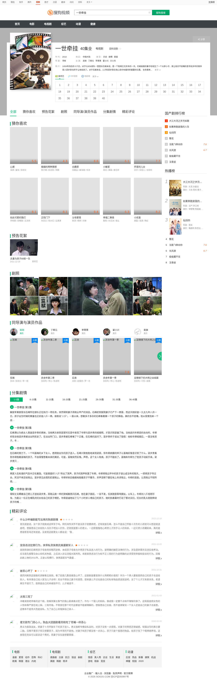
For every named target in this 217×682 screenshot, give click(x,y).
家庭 (116, 57)
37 (77, 98)
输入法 (98, 673)
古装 (61, 657)
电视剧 (48, 24)
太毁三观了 (26, 596)
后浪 (74, 378)
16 (190, 85)
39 (94, 98)
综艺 (63, 24)
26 (129, 91)
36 (68, 98)
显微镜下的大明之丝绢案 (146, 378)
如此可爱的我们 (18, 217)
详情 (158, 532)
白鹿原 (75, 167)
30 (164, 91)
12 (155, 85)
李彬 (64, 61)
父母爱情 (76, 217)
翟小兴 (105, 61)
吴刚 (85, 61)
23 (103, 91)
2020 (141, 661)
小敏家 (106, 167)
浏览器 (107, 673)
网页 (4, 2)
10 (138, 85)
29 (155, 91)
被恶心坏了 (26, 571)
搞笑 (147, 657)
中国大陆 (86, 57)
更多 (157, 70)
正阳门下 (45, 217)
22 (94, 91)
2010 (64, 57)
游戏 (90, 661)
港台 (27, 661)
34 (199, 91)
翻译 (63, 2)
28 (147, 91)
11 (147, 85)
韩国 (21, 661)
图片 (29, 2)
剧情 (110, 57)
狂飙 (12, 378)
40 (103, 98)
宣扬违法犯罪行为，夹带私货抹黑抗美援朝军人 (46, 545)
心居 (12, 167)
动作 (27, 657)
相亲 (96, 661)
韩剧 (59, 661)
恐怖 (33, 657)
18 (59, 91)
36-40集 (133, 399)
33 (190, 91)
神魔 (128, 661)
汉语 (55, 2)
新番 (141, 657)
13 (164, 85)
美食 (118, 657)
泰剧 (80, 657)
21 (86, 91)
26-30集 (100, 399)
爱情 (21, 657)
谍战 (73, 657)
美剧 (52, 661)
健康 (92, 24)
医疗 (46, 2)
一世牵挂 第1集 (23, 407)
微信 (13, 2)
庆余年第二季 (47, 378)
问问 (72, 2)
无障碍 (211, 2)
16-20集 (66, 399)
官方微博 (128, 673)
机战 (153, 657)
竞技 (103, 661)
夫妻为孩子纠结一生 (20, 258)
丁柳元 (91, 61)
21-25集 (83, 399)
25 (120, 91)
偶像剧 (53, 657)
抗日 (67, 657)
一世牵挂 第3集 (23, 448)
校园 (134, 661)
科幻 (40, 657)
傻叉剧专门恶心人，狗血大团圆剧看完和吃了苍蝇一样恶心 (53, 622)
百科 (80, 2)
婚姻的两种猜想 (49, 167)
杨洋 (65, 661)
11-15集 (50, 399)
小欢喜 (137, 217)
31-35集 (116, 399)
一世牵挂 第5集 (23, 489)
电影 (31, 24)
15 (182, 85)
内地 (33, 661)
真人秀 (97, 657)
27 (138, 91)
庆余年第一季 (109, 378)
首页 (17, 24)
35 (59, 98)
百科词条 (113, 48)
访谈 (105, 657)
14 (173, 85)
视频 (38, 2)
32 (182, 91)
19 (68, 91)
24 (112, 91)
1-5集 (16, 399)
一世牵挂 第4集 (23, 468)
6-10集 (33, 399)
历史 (105, 57)
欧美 (14, 661)
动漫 (78, 24)
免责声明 (117, 673)
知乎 (21, 2)
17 (199, 85)
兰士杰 (113, 61)
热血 (134, 657)
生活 (111, 657)
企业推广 (88, 673)
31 (173, 91)
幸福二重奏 (108, 217)
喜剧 (14, 657)
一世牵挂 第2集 (23, 427)
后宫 (128, 657)
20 (77, 91)
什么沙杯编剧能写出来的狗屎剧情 (39, 519)
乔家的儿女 (139, 167)
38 (86, 98)
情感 (90, 657)
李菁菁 (98, 61)
